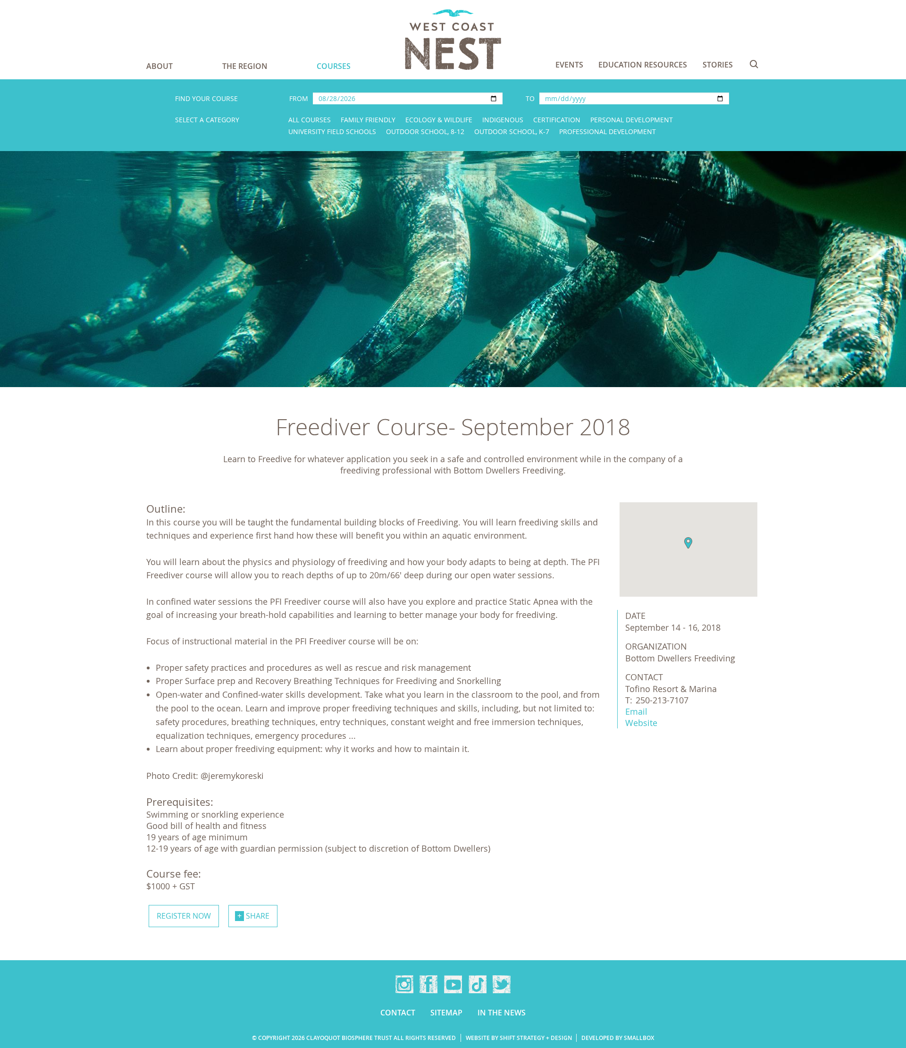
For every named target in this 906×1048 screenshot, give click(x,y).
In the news (502, 1012)
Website (641, 722)
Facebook (428, 984)
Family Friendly (368, 119)
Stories (718, 64)
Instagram (404, 984)
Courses (334, 66)
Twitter (502, 984)
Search (754, 64)
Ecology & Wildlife (438, 119)
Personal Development (631, 119)
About (159, 66)
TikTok (478, 984)
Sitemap (446, 1012)
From (298, 98)
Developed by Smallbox (617, 1038)
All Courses (309, 119)
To (530, 98)
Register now (184, 916)
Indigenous (502, 119)
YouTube (453, 984)
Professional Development (607, 131)
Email (636, 711)
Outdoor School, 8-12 (425, 131)
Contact (397, 1012)
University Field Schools (332, 131)
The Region (245, 66)
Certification (556, 119)
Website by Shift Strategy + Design (519, 1038)
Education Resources (642, 64)
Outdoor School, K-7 (511, 131)
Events (569, 64)
